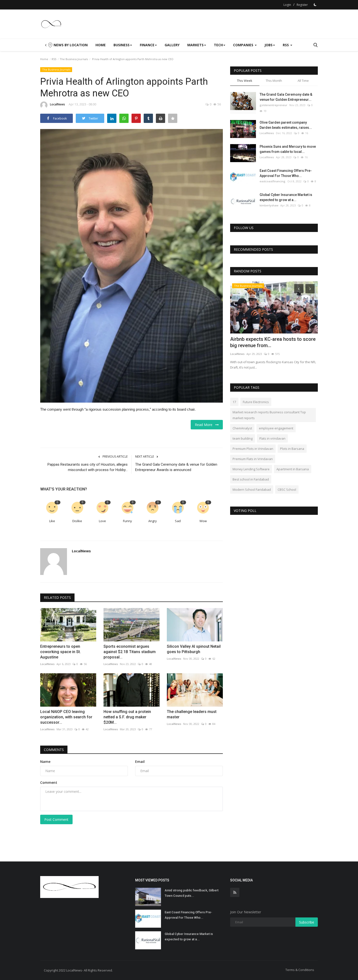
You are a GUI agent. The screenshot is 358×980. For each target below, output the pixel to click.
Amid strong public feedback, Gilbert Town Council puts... (191, 892)
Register (302, 5)
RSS (54, 59)
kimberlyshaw (269, 205)
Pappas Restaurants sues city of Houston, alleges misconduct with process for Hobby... (87, 467)
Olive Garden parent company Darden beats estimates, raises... (286, 124)
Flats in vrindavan (272, 438)
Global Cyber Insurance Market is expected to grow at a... (286, 197)
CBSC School (287, 489)
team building (243, 438)
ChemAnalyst (242, 428)
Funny (127, 521)
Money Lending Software (251, 469)
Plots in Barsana (292, 448)
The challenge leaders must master (192, 714)
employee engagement (276, 428)
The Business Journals (74, 59)
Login (287, 5)
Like (52, 521)
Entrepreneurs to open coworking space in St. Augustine (60, 651)
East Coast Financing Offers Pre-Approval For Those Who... (286, 173)
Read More (205, 424)
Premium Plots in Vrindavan (253, 448)
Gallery (172, 45)
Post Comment (56, 819)
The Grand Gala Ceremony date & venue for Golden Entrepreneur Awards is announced (176, 467)
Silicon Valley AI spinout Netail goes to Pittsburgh (194, 649)
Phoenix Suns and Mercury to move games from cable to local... (288, 149)
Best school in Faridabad (251, 479)
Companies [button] (243, 45)
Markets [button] (195, 45)
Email (140, 761)
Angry (152, 521)
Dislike (77, 521)
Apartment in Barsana (292, 469)
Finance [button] (147, 45)
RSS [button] (286, 45)
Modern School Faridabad (252, 489)
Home (100, 45)
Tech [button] (218, 45)
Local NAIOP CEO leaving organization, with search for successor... (66, 717)
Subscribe (306, 922)
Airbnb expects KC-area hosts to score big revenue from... (273, 342)
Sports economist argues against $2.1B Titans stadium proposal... (130, 651)
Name (45, 761)
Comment (48, 782)
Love (102, 521)
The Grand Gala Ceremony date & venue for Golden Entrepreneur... (286, 97)
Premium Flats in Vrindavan (253, 459)
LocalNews (57, 104)
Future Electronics (256, 402)
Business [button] (121, 45)
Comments (54, 749)
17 (234, 402)
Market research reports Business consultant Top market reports (269, 415)
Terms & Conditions (299, 970)
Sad (178, 521)
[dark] (315, 4)
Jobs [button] (268, 45)
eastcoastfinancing (272, 181)
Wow (203, 521)
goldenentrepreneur (273, 105)
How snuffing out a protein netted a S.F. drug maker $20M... (127, 717)
